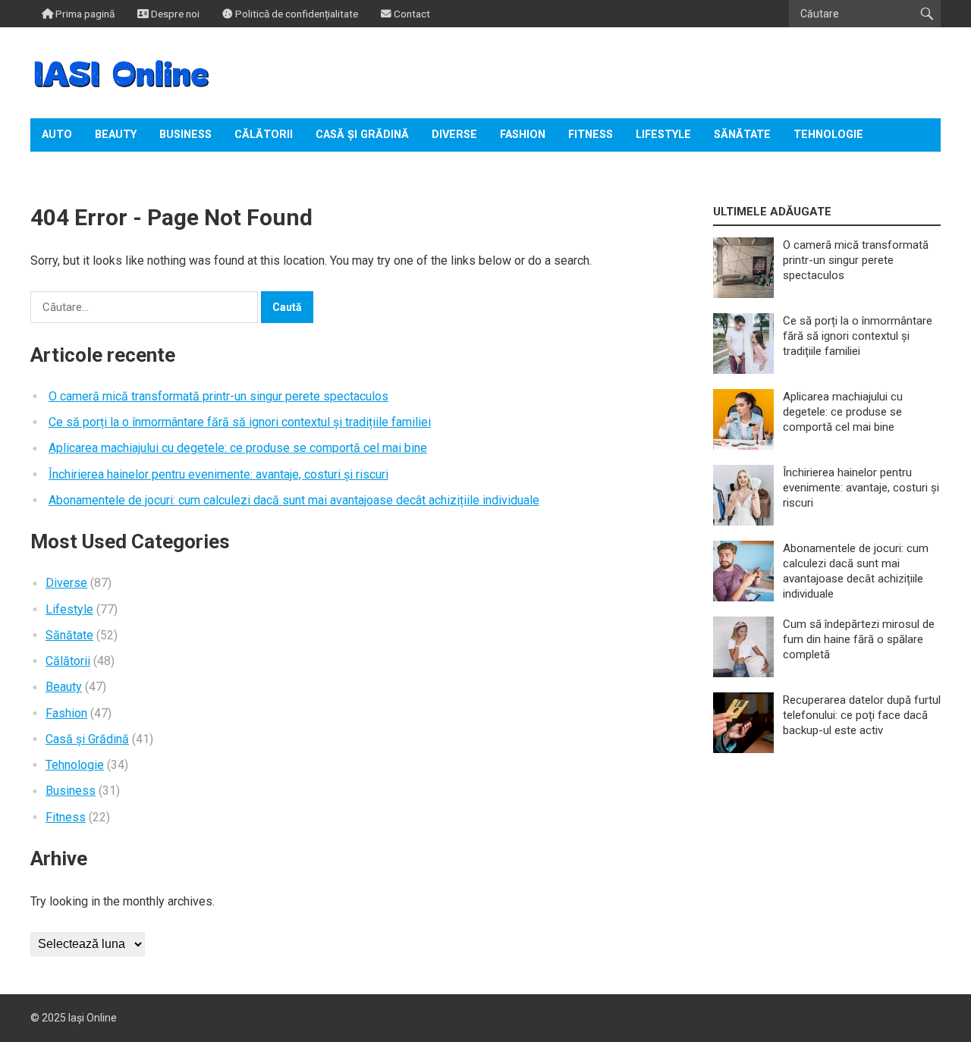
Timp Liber (72, 168)
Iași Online (92, 1018)
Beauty (116, 134)
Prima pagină (84, 14)
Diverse (454, 134)
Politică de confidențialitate (295, 14)
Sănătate (742, 134)
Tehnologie (828, 134)
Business (185, 134)
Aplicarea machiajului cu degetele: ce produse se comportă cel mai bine (238, 448)
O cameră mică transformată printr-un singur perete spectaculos (218, 396)
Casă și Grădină (362, 134)
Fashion (522, 134)
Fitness (590, 134)
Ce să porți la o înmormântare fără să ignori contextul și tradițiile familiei (240, 422)
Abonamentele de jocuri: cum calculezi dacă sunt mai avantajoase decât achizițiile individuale (294, 500)
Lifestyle (663, 134)
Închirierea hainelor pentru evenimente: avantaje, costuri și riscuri (218, 474)
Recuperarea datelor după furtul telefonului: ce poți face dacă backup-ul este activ (862, 715)
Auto (57, 134)
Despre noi (174, 14)
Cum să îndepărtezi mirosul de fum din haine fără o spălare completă (859, 639)
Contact (410, 14)
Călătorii (263, 134)
